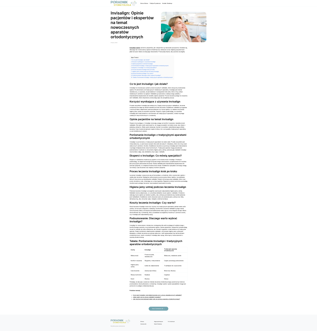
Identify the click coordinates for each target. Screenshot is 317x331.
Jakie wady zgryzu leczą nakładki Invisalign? (147, 297)
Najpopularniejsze (158, 321)
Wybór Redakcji (158, 324)
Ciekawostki (143, 324)
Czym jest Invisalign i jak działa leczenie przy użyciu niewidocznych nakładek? (157, 295)
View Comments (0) (157, 308)
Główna (142, 321)
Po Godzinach (171, 321)
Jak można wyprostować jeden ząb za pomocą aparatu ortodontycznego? (156, 299)
